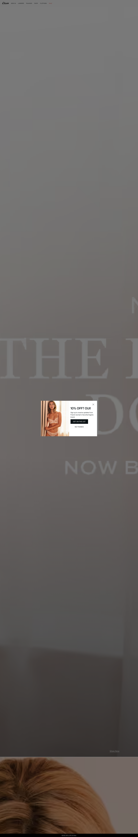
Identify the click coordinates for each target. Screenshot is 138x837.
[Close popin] (93, 405)
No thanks (79, 427)
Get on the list (79, 422)
